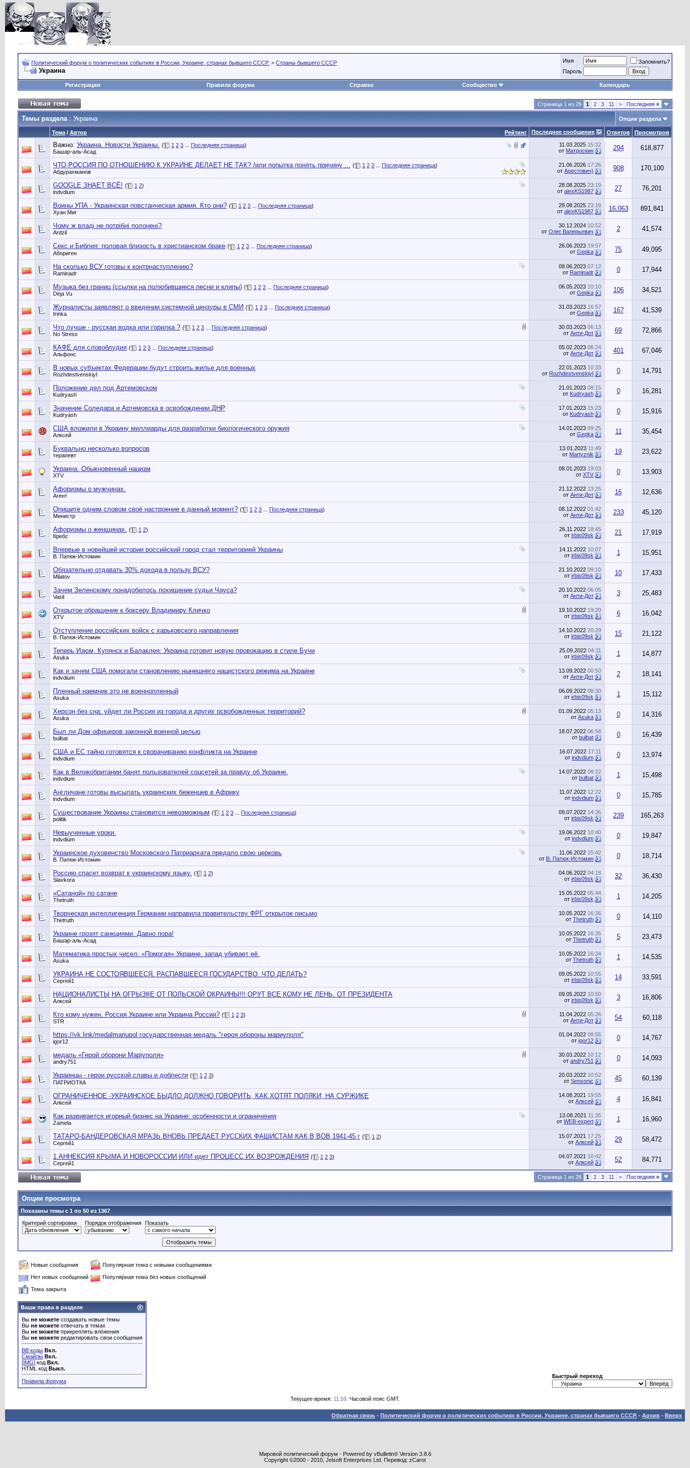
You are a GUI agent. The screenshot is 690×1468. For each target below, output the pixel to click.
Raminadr (65, 273)
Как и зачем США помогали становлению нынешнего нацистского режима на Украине (184, 671)
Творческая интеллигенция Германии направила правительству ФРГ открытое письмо (185, 913)
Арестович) (579, 171)
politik (60, 819)
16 (618, 492)
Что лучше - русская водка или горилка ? (116, 327)
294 (618, 148)
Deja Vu (62, 294)
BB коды (32, 1350)
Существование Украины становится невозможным (131, 812)
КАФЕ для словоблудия (90, 347)
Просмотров (651, 132)
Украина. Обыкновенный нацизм (102, 468)
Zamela (62, 1123)
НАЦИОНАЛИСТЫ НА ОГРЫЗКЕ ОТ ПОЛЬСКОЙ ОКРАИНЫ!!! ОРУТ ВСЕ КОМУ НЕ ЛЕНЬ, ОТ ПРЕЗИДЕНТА (222, 994)
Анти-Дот (582, 333)
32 (618, 876)
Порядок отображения (113, 1223)
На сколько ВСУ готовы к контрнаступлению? (123, 266)
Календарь (615, 85)
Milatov (61, 577)
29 (618, 1139)
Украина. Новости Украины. (118, 145)
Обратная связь (353, 1415)
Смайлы (32, 1356)
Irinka (60, 314)
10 (618, 573)
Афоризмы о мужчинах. (89, 489)
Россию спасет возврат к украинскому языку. (122, 873)
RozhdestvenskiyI (75, 374)
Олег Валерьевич (571, 231)
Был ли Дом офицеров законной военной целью (127, 731)
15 (618, 633)
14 (618, 977)
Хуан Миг (65, 212)
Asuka (61, 657)
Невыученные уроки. (84, 832)
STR (58, 1021)
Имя (568, 61)
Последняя (642, 104)
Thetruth (63, 900)
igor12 (60, 1041)
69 (618, 330)
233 (618, 512)
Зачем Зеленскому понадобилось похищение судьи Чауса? (145, 590)
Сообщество (479, 85)
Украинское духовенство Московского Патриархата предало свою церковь (167, 853)
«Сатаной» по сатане (85, 893)
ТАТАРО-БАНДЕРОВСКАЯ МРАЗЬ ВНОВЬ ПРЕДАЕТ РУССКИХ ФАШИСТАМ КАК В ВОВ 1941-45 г (206, 1136)
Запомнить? (654, 62)
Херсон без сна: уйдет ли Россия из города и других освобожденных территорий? (179, 711)
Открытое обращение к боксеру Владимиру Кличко (131, 610)
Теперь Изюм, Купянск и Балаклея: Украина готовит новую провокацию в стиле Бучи (184, 650)
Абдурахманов (72, 172)
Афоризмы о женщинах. (90, 529)
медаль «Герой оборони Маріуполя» (108, 1055)
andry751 (64, 1062)
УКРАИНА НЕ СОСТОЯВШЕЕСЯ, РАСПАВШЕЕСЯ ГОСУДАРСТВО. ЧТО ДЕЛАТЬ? (180, 974)
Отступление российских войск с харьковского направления (145, 630)
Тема (58, 132)
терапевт (64, 455)
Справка (361, 85)
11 (611, 104)
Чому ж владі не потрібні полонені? (107, 225)
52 (618, 1159)
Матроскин (580, 151)
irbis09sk (582, 535)
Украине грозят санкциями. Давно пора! (113, 933)
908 (618, 168)
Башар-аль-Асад (74, 152)
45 (618, 1078)
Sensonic (582, 1081)
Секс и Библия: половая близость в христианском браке (139, 246)
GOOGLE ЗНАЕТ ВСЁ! (88, 185)
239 (618, 815)
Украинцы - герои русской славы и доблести (120, 1075)
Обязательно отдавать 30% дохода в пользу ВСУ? (131, 570)
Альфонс (64, 354)
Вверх (673, 1415)
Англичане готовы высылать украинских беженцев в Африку (146, 792)
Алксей (62, 435)
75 (618, 249)
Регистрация (82, 85)
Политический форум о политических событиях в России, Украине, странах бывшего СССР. (150, 63)
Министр (64, 516)
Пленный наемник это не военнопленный (115, 691)
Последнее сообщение (563, 132)
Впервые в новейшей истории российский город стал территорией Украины (168, 549)
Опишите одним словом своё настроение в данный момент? (145, 509)
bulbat (60, 738)
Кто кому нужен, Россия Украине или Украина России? (136, 1014)
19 (618, 451)
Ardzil (60, 232)
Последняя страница (217, 145)
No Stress (65, 334)
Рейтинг (516, 132)
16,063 (618, 208)
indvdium (64, 192)
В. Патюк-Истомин (77, 556)
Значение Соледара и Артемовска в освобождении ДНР (139, 408)
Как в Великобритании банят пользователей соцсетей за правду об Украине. (170, 772)
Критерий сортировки (49, 1223)
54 (618, 1017)
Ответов (618, 132)
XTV (58, 475)
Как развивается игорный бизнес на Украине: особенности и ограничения (164, 1116)
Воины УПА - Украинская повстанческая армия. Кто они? (140, 205)
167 (618, 310)
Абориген (65, 253)
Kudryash (65, 395)
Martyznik (581, 454)
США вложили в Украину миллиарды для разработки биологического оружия (171, 428)
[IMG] (28, 1362)
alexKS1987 (579, 191)
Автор (78, 132)
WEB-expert (579, 1121)
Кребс (60, 536)
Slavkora (64, 880)
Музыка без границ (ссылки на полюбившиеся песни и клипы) (147, 287)
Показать (157, 1223)
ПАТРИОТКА (69, 1082)
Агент (60, 496)
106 (618, 290)
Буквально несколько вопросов (101, 448)
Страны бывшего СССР (306, 63)
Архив (651, 1415)
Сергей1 (63, 981)
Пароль (572, 71)
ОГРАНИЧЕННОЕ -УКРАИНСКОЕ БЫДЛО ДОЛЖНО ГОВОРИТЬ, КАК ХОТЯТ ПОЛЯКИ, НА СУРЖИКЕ (211, 1096)
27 (618, 188)
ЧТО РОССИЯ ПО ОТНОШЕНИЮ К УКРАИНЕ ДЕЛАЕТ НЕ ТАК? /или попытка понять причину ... (202, 165)
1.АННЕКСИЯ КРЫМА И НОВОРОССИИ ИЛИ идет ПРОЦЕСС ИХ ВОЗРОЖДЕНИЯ (181, 1156)
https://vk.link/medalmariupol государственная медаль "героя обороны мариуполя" (178, 1034)
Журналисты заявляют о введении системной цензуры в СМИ (148, 307)
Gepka (585, 252)
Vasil (58, 597)
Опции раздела (640, 119)
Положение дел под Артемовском (105, 388)
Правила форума (231, 85)
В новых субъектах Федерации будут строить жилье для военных (154, 367)
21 (618, 532)
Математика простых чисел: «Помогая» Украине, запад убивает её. (156, 954)
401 (618, 350)
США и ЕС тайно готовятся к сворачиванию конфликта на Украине (155, 751)
